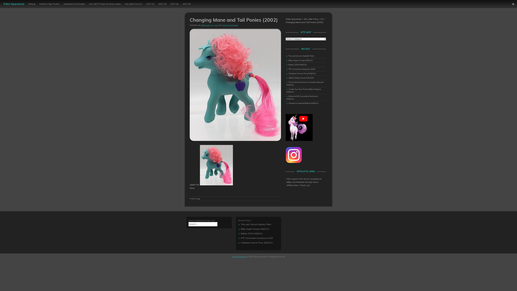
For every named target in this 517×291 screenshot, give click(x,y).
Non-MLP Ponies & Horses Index (105, 4)
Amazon (300, 182)
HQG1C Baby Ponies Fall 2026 (301, 78)
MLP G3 (163, 4)
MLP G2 (150, 4)
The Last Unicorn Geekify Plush (301, 56)
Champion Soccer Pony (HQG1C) (302, 73)
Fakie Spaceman (13, 4)
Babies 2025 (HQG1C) (298, 65)
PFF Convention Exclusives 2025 (302, 69)
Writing (31, 4)
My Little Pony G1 (133, 4)
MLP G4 (175, 4)
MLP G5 (187, 4)
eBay (288, 182)
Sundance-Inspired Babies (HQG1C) (304, 103)
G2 (199, 199)
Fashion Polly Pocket (49, 4)
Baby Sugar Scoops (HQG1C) (301, 60)
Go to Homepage (239, 257)
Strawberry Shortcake (74, 4)
